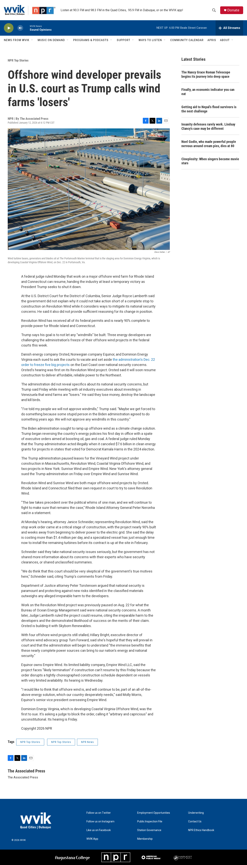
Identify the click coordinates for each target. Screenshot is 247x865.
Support (123, 40)
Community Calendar (187, 40)
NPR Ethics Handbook (201, 830)
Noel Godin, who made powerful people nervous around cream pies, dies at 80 (208, 144)
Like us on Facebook (98, 830)
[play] (9, 28)
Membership (145, 838)
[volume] (20, 28)
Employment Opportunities (153, 812)
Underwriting (196, 812)
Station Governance (149, 830)
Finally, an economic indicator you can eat (207, 92)
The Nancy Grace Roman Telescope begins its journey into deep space (205, 74)
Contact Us (194, 821)
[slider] (26, 28)
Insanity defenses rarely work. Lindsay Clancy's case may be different (208, 126)
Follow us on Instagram (100, 821)
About (225, 40)
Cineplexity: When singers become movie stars (210, 161)
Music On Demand (51, 40)
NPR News (87, 742)
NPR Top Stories (18, 60)
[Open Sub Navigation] (32, 40)
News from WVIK (16, 40)
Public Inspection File (149, 821)
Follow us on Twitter (98, 812)
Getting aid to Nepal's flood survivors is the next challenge (208, 109)
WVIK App (92, 838)
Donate (233, 10)
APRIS (211, 40)
